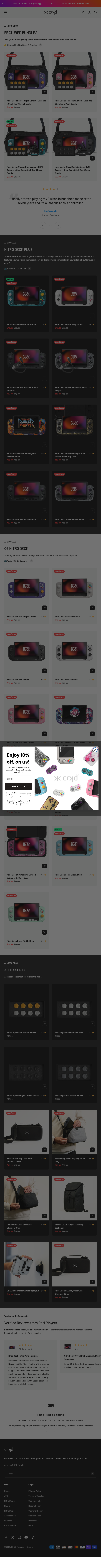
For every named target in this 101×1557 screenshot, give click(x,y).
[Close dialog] (95, 750)
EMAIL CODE (18, 786)
